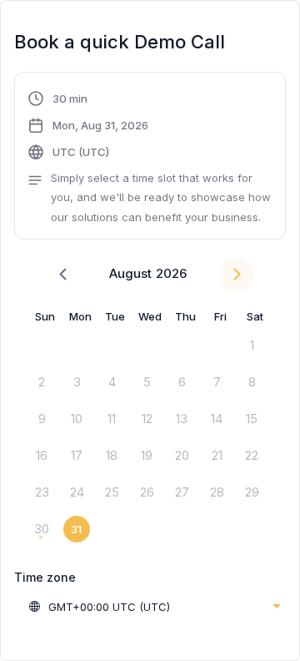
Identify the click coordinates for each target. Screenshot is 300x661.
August (130, 273)
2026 (171, 273)
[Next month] (237, 275)
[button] (150, 157)
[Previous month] (63, 275)
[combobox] (154, 606)
